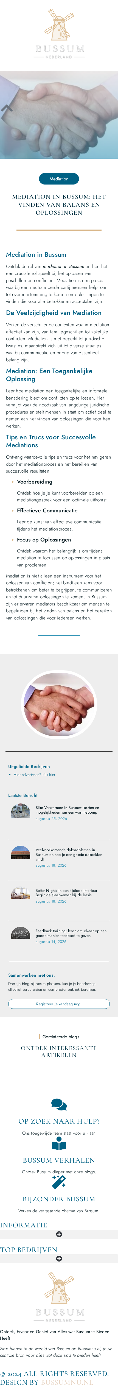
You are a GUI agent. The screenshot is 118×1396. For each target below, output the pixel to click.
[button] (59, 1234)
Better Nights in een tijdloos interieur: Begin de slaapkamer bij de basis (67, 893)
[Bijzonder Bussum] (59, 1182)
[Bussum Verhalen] (59, 1143)
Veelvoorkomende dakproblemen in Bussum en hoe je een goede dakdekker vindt (69, 854)
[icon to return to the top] (7, 108)
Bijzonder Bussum (59, 1199)
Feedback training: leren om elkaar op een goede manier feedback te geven (71, 933)
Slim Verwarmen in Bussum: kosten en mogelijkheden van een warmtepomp (67, 810)
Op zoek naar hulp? (59, 1121)
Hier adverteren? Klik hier (34, 774)
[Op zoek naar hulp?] (59, 1104)
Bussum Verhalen (59, 1160)
